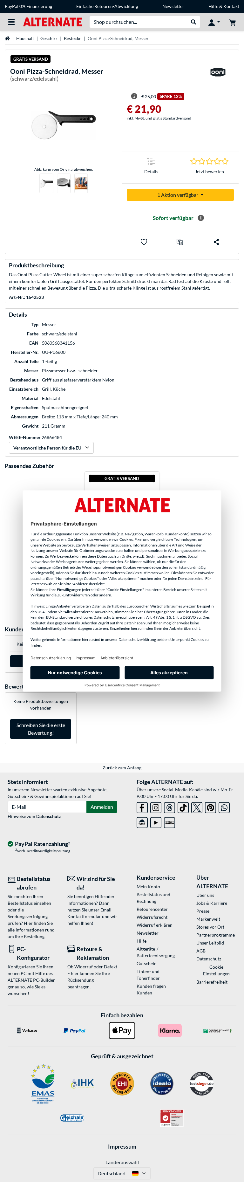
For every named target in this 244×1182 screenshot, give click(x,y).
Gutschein (147, 963)
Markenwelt (208, 919)
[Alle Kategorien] (11, 22)
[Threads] (169, 806)
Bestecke (72, 38)
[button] (180, 242)
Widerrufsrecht (152, 917)
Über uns (205, 895)
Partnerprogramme (215, 935)
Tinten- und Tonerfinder (148, 975)
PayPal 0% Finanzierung (28, 6)
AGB (201, 950)
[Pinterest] (210, 806)
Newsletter (173, 6)
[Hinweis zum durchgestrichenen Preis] (134, 96)
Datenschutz (48, 816)
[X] (196, 806)
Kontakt (231, 6)
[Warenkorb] (232, 22)
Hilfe (213, 6)
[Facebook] (142, 806)
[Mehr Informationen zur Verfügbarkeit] (200, 218)
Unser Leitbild (210, 942)
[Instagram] (155, 806)
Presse (202, 911)
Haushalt (25, 38)
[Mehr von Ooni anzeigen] (218, 76)
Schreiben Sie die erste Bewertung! (41, 729)
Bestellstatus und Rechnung (153, 898)
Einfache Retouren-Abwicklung (107, 6)
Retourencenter (152, 909)
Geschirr (49, 38)
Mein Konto (148, 886)
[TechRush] (142, 821)
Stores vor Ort (210, 927)
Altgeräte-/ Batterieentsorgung (156, 952)
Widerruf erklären (155, 925)
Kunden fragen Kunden (151, 989)
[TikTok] (183, 806)
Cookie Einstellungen (216, 970)
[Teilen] (216, 242)
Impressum (122, 1146)
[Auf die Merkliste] (144, 242)
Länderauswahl (122, 1162)
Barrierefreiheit (211, 982)
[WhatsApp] (224, 806)
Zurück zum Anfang (122, 767)
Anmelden (102, 807)
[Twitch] (169, 821)
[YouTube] (155, 821)
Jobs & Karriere (211, 903)
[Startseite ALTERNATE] (52, 21)
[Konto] (214, 22)
